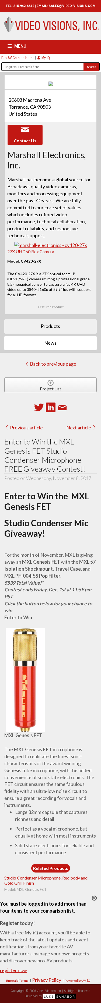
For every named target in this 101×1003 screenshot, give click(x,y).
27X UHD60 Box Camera (30, 251)
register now (13, 970)
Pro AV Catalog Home (18, 58)
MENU (20, 46)
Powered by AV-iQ (77, 981)
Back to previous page (52, 364)
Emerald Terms (17, 981)
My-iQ (45, 58)
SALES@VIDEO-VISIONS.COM (72, 6)
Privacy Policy (46, 980)
